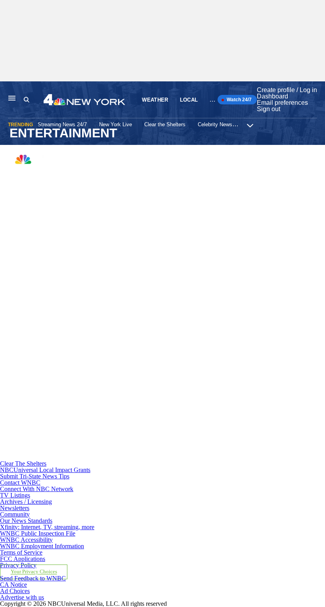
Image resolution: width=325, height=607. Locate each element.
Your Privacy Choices (34, 572)
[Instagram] (105, 311)
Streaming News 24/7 (62, 124)
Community (15, 514)
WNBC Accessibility (26, 539)
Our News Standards (26, 520)
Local (189, 100)
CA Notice (13, 584)
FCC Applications (22, 558)
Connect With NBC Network (36, 489)
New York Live (115, 124)
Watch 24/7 (239, 99)
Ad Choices (15, 591)
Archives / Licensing (26, 501)
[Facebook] (105, 238)
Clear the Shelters (164, 124)
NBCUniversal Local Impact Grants (45, 469)
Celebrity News (215, 124)
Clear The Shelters (23, 463)
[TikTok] (105, 384)
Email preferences (282, 102)
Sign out (268, 109)
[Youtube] (105, 457)
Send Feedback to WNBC (33, 578)
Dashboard (272, 96)
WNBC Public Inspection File (37, 533)
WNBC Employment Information (42, 546)
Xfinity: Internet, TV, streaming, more (47, 527)
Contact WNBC (20, 482)
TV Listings (15, 495)
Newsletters (14, 508)
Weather (155, 100)
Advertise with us (22, 597)
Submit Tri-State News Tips (34, 476)
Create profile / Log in (287, 90)
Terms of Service (21, 552)
